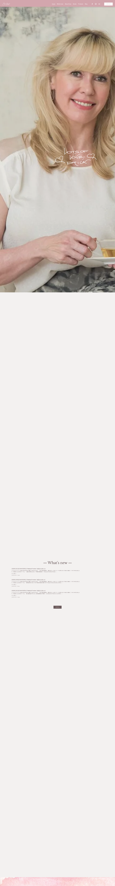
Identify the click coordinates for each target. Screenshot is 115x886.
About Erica (68, 4)
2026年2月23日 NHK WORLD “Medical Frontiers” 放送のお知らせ (29, 590)
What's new (60, 4)
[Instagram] (96, 4)
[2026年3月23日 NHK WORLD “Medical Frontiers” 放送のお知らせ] (24, 567)
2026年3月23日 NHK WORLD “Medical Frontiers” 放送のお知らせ (29, 568)
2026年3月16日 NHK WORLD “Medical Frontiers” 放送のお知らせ (28, 579)
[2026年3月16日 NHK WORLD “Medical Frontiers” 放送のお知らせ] (24, 578)
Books (74, 4)
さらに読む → (14, 573)
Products (80, 4)
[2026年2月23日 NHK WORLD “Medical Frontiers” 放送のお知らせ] (24, 589)
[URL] (99, 4)
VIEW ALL (57, 607)
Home (53, 4)
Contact (108, 4)
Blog (86, 4)
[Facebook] (92, 4)
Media (19, 575)
